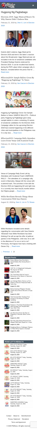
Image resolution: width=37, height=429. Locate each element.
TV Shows (30, 202)
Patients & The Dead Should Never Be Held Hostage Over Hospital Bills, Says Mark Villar (21, 306)
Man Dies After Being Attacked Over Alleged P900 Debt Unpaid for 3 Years (21, 321)
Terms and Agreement (18, 422)
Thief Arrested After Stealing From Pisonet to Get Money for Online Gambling (20, 298)
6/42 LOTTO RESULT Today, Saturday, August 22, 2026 (18, 351)
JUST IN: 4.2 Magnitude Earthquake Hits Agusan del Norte (20, 269)
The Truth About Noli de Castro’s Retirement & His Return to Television (21, 275)
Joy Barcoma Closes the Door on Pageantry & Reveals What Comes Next (20, 314)
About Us (16, 416)
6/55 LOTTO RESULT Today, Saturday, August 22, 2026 (18, 345)
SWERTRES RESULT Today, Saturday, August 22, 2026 (18, 364)
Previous (5, 252)
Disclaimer (25, 419)
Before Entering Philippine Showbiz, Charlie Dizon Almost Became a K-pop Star (21, 290)
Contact (8, 416)
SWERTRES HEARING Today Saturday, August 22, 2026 (19, 403)
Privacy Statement (14, 419)
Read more (5, 72)
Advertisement (26, 416)
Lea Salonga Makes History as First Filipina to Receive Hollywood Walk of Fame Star (21, 282)
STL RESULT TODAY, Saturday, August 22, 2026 (19, 377)
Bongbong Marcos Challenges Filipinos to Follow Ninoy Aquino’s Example (21, 328)
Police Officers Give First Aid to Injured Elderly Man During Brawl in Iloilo (20, 262)
